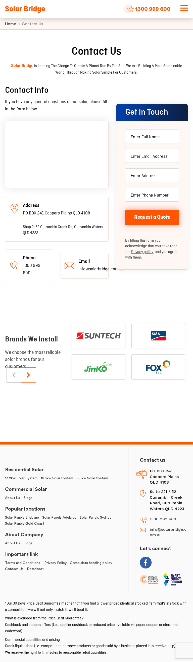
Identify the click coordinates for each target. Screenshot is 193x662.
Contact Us (14, 569)
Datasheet (35, 569)
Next (28, 375)
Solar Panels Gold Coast (24, 523)
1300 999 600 (152, 9)
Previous (14, 375)
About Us (12, 498)
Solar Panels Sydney (95, 517)
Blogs (27, 498)
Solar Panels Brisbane (22, 517)
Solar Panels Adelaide (59, 517)
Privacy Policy (55, 563)
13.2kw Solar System (21, 478)
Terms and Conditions (23, 563)
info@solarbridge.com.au (168, 532)
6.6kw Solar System (92, 478)
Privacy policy (142, 252)
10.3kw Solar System (57, 478)
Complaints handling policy (91, 563)
